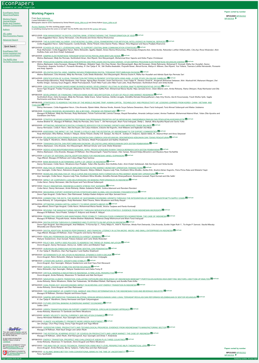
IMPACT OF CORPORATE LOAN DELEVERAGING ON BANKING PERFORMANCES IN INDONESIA (85, 180)
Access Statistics (39, 27)
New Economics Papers (13, 36)
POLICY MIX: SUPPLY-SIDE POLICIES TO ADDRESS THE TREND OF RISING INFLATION (82, 243)
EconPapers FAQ (10, 51)
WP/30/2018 (229, 19)
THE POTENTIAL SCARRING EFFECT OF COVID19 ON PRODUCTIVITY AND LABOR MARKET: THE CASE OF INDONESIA (96, 333)
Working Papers (10, 19)
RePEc (18, 332)
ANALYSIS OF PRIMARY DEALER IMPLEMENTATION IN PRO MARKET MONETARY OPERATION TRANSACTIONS (93, 168)
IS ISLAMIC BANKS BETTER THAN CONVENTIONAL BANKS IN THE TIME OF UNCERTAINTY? (84, 352)
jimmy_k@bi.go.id (109, 22)
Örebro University (13, 354)
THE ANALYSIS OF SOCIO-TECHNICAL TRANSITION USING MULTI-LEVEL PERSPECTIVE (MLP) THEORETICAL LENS (95, 346)
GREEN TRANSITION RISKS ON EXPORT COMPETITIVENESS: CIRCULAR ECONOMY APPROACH (86, 309)
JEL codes (7, 34)
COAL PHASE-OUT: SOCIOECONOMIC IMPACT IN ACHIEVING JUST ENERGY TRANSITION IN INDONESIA (89, 285)
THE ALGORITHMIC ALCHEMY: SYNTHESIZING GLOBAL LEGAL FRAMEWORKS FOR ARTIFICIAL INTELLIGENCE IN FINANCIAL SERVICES (104, 42)
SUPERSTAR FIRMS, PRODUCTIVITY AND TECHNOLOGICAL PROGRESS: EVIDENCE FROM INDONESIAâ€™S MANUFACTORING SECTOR (104, 327)
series (104, 29)
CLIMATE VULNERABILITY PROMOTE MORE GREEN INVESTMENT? (73, 321)
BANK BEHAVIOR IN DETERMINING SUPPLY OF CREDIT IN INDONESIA (74, 162)
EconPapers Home (11, 13)
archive (95, 29)
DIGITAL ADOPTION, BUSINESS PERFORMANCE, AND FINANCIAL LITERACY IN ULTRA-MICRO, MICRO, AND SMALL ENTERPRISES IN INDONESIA (108, 230)
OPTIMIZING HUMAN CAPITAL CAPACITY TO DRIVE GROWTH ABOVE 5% (75, 204)
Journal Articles (9, 21)
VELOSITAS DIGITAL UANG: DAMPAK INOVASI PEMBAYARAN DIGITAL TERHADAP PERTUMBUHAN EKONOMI (91, 72)
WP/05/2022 (241, 16)
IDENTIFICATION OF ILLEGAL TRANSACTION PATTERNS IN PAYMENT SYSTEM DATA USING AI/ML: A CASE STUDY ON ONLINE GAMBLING (105, 78)
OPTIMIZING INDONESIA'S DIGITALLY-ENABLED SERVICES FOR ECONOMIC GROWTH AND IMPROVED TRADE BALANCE (97, 125)
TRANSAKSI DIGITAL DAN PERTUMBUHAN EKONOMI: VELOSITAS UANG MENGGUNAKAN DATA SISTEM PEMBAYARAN (96, 144)
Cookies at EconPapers (11, 55)
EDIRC (50, 20)
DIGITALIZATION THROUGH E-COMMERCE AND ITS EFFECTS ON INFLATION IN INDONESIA (84, 222)
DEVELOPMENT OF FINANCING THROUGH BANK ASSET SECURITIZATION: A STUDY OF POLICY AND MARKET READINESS (98, 95)
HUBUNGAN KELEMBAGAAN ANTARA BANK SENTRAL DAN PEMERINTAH (75, 249)
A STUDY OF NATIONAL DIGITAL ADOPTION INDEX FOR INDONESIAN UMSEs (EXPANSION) (83, 156)
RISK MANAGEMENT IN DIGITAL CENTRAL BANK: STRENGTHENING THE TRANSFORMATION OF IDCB (89, 35)
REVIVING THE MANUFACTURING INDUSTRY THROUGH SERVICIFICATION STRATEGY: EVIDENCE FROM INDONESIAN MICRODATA (102, 210)
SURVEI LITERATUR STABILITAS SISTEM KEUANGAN (67, 267)
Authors (6, 29)
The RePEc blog (10, 59)
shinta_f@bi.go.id (81, 22)
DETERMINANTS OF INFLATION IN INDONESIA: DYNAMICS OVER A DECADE (77, 255)
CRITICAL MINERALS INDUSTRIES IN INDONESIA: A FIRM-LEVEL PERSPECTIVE (78, 273)
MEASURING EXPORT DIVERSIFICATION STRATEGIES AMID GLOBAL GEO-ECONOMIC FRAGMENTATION (90, 192)
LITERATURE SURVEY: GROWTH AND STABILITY (65, 261)
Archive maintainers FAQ (12, 53)
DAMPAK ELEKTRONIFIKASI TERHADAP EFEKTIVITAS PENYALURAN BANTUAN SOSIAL (82, 56)
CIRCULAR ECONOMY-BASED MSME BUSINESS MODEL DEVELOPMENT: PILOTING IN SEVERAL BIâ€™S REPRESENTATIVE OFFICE (102, 86)
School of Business (17, 353)
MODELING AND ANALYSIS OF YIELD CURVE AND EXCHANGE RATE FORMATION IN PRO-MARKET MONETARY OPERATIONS (99, 174)
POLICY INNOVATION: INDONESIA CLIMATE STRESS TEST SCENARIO (74, 186)
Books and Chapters (11, 23)
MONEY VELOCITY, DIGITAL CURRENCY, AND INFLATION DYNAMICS (73, 315)
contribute (6, 342)
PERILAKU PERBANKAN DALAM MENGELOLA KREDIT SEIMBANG (72, 237)
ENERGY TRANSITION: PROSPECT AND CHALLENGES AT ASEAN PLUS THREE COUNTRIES (84, 340)
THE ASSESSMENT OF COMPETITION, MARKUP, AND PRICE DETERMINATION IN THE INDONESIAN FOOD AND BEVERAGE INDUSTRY (103, 291)
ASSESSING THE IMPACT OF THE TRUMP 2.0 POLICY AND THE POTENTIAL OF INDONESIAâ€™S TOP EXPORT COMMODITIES (100, 131)
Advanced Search (10, 40)
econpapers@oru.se (15, 348)
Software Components (12, 25)
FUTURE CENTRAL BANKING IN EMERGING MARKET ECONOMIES (73, 303)
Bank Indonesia (43, 18)
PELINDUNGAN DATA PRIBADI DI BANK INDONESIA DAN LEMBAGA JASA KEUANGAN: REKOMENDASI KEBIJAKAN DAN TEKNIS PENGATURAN (106, 137)
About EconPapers (11, 15)
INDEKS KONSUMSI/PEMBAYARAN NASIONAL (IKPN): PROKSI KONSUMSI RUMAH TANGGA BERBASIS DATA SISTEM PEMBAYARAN (101, 150)
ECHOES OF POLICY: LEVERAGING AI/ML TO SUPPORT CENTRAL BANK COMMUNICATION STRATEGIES (90, 48)
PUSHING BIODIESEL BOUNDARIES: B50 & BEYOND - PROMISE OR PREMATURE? (79, 111)
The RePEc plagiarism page (13, 62)
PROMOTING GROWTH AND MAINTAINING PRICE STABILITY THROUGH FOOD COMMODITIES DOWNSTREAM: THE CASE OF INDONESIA (104, 216)
